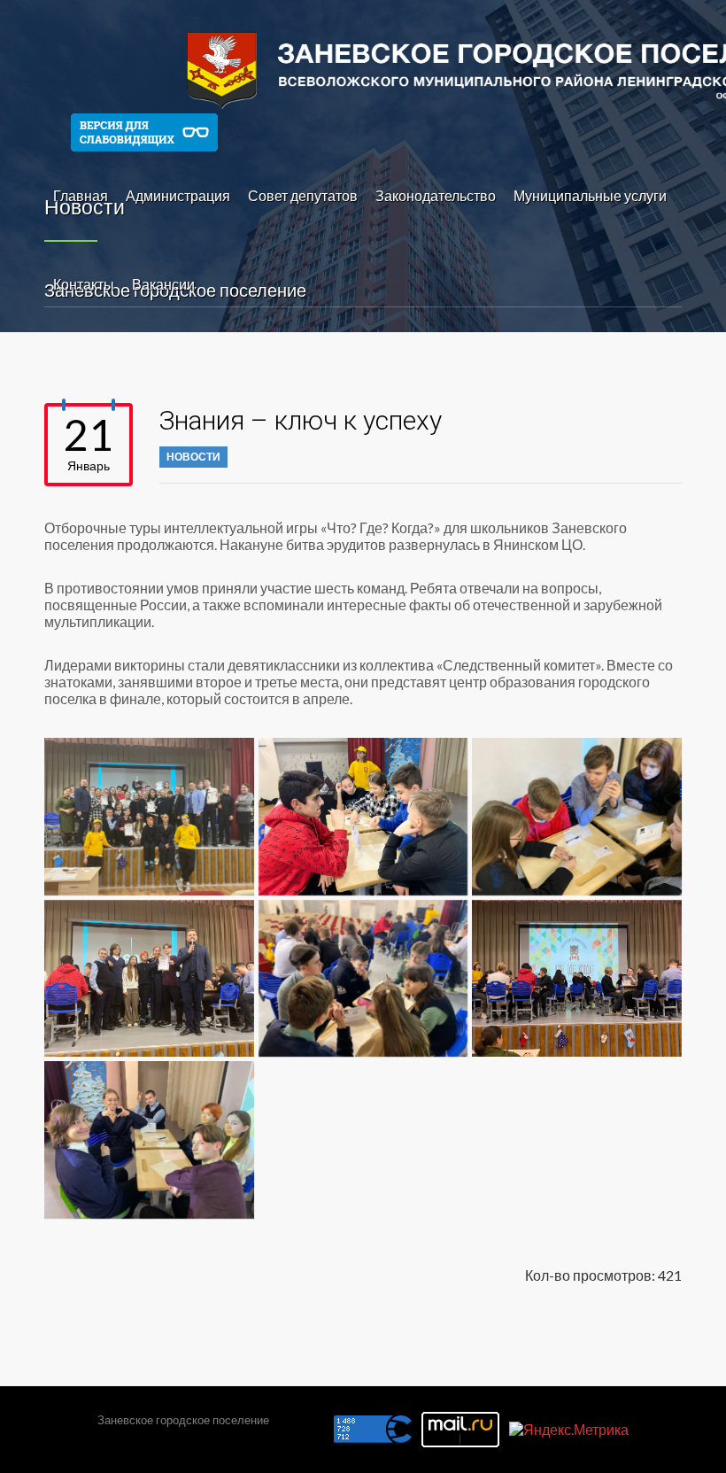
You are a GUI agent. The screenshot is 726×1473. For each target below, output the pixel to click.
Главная (80, 195)
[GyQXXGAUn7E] (149, 978)
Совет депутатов (303, 195)
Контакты (83, 283)
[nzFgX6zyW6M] (577, 978)
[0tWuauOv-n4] (149, 816)
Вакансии (163, 283)
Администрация (178, 195)
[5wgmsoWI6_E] (577, 816)
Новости (193, 456)
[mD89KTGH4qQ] (363, 978)
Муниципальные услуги (590, 195)
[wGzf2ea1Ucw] (149, 1139)
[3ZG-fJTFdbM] (363, 816)
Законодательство (435, 195)
